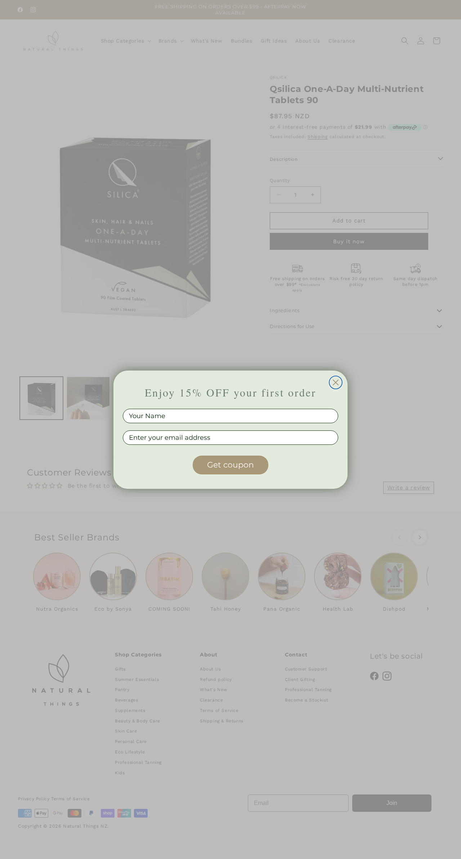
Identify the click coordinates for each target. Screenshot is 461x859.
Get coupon (230, 465)
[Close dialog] (335, 382)
